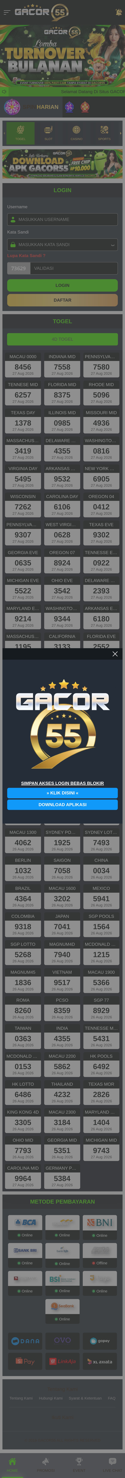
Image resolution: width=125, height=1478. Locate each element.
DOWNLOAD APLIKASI (63, 804)
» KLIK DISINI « (62, 793)
